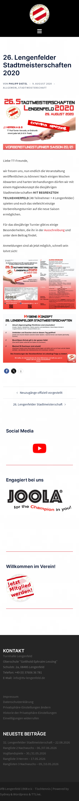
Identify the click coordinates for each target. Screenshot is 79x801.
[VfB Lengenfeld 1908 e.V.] (39, 14)
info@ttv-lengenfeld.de (29, 678)
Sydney (5, 794)
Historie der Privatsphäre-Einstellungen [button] (30, 713)
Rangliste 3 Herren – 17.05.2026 (24, 759)
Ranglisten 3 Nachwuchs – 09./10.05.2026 (31, 764)
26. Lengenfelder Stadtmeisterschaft (38, 404)
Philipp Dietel (18, 83)
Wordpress (20, 794)
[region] (39, 448)
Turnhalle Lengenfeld (17, 656)
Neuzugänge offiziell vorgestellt (41, 393)
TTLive (36, 794)
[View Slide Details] (39, 448)
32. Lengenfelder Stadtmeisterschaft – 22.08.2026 (36, 742)
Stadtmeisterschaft (32, 87)
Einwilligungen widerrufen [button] (21, 718)
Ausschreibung (54, 230)
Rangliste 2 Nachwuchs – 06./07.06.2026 (30, 748)
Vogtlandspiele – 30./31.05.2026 (24, 753)
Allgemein (10, 87)
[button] (6, 371)
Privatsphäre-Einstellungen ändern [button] (27, 707)
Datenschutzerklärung (18, 702)
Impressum (10, 696)
